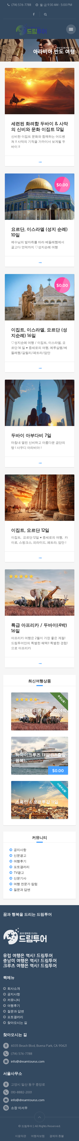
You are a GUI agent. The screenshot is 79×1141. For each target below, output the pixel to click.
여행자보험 (38, 1136)
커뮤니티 (13, 1000)
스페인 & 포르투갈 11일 (36, 802)
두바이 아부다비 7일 (31, 435)
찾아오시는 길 (17, 1023)
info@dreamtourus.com (27, 1061)
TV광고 (19, 873)
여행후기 (20, 861)
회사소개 (13, 988)
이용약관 (20, 1136)
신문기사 (20, 878)
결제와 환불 (57, 1136)
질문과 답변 (22, 890)
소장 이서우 (19, 1108)
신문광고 (20, 855)
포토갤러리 (21, 867)
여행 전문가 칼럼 (25, 884)
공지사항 (20, 850)
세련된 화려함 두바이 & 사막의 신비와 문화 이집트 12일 (39, 126)
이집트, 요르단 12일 (30, 530)
